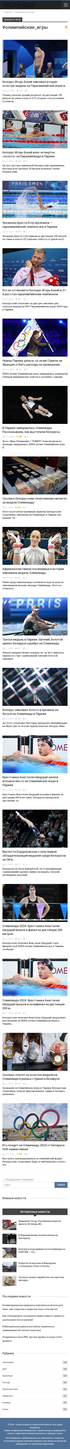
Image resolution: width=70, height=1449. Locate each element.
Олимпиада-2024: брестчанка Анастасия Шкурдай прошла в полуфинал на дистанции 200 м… (33, 1004)
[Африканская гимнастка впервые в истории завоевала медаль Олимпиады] (35, 546)
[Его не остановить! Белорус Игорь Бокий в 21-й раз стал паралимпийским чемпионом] (35, 267)
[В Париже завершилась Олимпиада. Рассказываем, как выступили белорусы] (35, 405)
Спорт (5, 1409)
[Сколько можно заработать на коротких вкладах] (9, 1281)
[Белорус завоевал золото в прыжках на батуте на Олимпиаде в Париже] (35, 687)
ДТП (4, 1369)
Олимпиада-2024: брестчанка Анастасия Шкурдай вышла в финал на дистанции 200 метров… (32, 930)
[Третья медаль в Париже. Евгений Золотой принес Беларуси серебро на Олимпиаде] (35, 616)
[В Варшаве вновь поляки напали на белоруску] (9, 1239)
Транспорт (7, 1376)
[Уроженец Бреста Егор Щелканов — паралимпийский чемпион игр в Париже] (35, 200)
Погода (6, 1382)
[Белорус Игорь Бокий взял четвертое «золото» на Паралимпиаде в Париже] (35, 129)
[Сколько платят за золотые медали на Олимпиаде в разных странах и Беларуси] (35, 1052)
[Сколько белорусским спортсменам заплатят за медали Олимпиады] (35, 475)
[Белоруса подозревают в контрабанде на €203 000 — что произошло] (9, 1253)
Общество (7, 1396)
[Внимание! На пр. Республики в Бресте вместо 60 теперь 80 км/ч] (9, 1225)
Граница (6, 1402)
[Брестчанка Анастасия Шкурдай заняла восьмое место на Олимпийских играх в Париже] (35, 754)
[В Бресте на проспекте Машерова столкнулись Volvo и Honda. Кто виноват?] (9, 1267)
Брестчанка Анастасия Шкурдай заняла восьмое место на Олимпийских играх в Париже (30, 781)
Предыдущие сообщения (19, 1180)
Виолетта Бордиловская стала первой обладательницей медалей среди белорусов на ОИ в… (34, 855)
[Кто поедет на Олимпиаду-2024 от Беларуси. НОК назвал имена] (35, 1122)
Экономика (8, 1362)
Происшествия (10, 1389)
